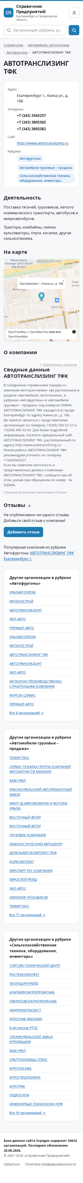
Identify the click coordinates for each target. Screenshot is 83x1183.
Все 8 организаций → (26, 713)
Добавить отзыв (23, 532)
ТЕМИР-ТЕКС (19, 757)
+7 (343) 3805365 (31, 122)
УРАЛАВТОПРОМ (22, 592)
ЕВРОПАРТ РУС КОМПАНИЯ (31, 870)
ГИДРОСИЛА (19, 1095)
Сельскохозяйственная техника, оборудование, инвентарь (45, 178)
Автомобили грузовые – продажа (46, 167)
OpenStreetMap (18, 336)
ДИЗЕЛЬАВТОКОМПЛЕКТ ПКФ (33, 852)
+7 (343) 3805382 (31, 128)
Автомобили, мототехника (48, 45)
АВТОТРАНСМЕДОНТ (25, 610)
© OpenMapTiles (37, 332)
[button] (42, 297)
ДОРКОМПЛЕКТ (21, 861)
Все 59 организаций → (27, 1113)
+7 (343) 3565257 (31, 115)
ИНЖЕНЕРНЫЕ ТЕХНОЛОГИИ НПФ (36, 1104)
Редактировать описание (58, 365)
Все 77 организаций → (27, 915)
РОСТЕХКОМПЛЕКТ (24, 974)
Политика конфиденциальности (50, 1164)
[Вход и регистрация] (74, 13)
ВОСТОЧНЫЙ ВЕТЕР (25, 817)
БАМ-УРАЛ (17, 780)
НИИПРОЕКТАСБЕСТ (25, 1010)
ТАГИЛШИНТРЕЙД (23, 983)
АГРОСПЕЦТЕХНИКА (25, 1077)
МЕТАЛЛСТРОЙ (21, 601)
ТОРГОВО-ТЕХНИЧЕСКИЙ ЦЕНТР (34, 965)
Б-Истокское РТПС (23, 1028)
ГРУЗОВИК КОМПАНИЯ (27, 835)
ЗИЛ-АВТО (17, 619)
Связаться (12, 1164)
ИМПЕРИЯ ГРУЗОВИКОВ (28, 897)
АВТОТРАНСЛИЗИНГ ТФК (28, 654)
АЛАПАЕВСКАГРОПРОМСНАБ (32, 992)
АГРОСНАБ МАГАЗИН (25, 1019)
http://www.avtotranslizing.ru (42, 143)
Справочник (13, 45)
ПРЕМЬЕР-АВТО (21, 628)
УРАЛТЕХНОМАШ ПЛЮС (28, 1059)
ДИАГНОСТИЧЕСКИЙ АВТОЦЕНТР (35, 844)
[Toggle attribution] (74, 332)
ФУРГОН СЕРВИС (22, 695)
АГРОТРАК (17, 1086)
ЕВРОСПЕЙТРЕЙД (23, 879)
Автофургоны (17, 52)
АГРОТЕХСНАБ (20, 1068)
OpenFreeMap (17, 332)
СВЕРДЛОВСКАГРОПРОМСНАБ (33, 1001)
